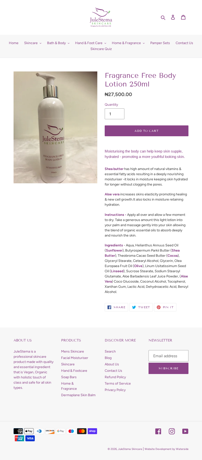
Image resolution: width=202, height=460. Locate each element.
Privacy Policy (115, 390)
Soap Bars (69, 377)
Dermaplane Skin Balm (78, 395)
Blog (108, 358)
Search (110, 351)
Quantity (111, 104)
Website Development (158, 449)
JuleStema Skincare (130, 449)
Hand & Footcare (74, 371)
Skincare (68, 364)
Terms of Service (118, 383)
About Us (112, 364)
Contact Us (113, 371)
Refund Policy (115, 377)
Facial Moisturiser (74, 358)
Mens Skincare (72, 351)
